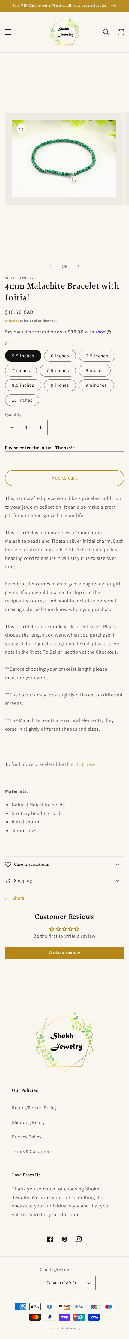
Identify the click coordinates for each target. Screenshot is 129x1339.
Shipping (12, 320)
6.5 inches (97, 356)
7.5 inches (57, 370)
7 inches (21, 370)
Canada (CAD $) (61, 1282)
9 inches (60, 385)
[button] (8, 32)
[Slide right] (78, 266)
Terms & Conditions (32, 1151)
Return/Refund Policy (34, 1107)
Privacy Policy (26, 1136)
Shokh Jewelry (70, 1328)
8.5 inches (23, 385)
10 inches (22, 400)
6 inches (60, 356)
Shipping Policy (28, 1122)
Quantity (13, 414)
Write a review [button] (64, 952)
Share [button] (19, 898)
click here (85, 764)
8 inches (95, 370)
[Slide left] (50, 266)
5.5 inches (23, 356)
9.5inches (96, 385)
